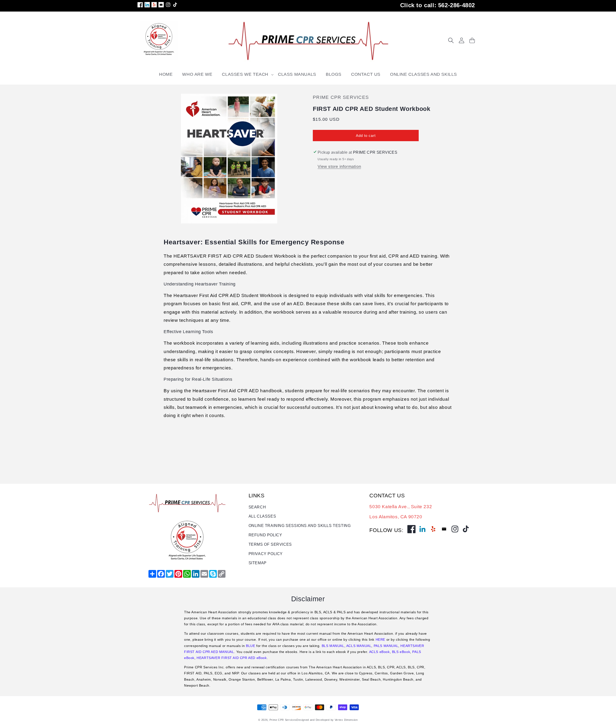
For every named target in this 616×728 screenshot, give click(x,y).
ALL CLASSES (262, 516)
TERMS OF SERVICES (270, 544)
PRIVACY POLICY (266, 554)
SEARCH (257, 507)
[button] (245, 74)
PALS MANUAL (386, 646)
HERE (380, 639)
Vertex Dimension (346, 719)
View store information (339, 166)
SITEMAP (258, 563)
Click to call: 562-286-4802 (437, 5)
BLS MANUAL (333, 646)
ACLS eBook (379, 652)
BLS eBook (401, 652)
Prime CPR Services (283, 719)
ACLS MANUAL (359, 646)
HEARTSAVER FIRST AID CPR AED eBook (232, 658)
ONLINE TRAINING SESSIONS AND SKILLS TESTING (300, 526)
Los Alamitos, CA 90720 (395, 516)
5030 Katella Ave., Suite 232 (400, 506)
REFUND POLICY (265, 535)
